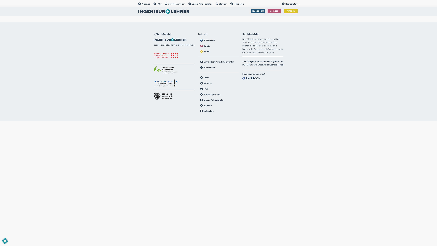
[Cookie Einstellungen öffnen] (5, 243)
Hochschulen (291, 4)
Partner (207, 51)
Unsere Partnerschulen (202, 4)
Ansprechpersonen (176, 4)
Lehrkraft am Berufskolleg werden (219, 62)
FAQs (159, 4)
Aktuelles (146, 4)
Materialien (239, 4)
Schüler (207, 46)
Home (206, 78)
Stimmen (223, 4)
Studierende (209, 40)
